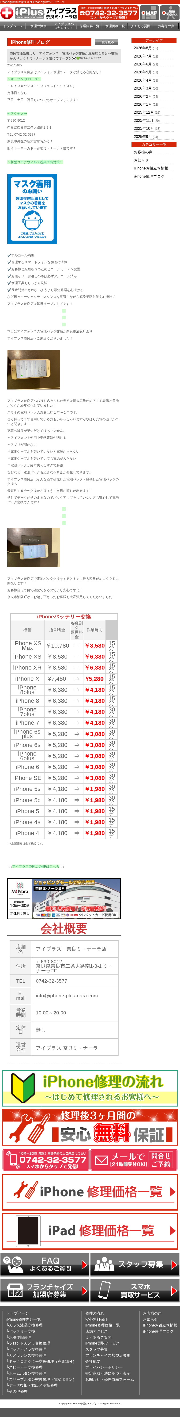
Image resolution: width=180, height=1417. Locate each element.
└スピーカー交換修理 (24, 1367)
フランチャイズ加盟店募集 (107, 1355)
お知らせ (141, 160)
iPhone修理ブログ (149, 176)
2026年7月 (143, 56)
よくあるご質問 (98, 1337)
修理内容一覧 (89, 26)
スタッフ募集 (96, 1349)
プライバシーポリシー (104, 1367)
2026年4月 (143, 80)
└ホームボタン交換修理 (26, 1373)
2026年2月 (143, 96)
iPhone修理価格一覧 (102, 1325)
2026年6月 (143, 64)
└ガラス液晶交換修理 (24, 1325)
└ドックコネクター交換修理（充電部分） (41, 1361)
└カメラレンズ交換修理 (26, 1355)
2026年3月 (143, 88)
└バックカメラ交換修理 (26, 1349)
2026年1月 (143, 104)
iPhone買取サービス (102, 1343)
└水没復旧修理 (18, 1337)
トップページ (13, 26)
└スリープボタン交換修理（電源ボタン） (41, 1379)
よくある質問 (140, 26)
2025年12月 (144, 112)
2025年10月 (144, 128)
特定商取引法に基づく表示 (107, 1373)
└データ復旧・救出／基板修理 (32, 1385)
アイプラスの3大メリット (64, 26)
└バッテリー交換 (20, 1331)
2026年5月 (143, 72)
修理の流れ (38, 26)
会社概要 (92, 1361)
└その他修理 (17, 1391)
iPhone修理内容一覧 (23, 1319)
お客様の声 (166, 26)
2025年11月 (144, 121)
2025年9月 (143, 137)
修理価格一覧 (115, 26)
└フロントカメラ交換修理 (28, 1343)
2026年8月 (143, 48)
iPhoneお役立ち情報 (151, 168)
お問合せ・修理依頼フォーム (109, 1379)
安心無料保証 (96, 1319)
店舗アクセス (96, 1331)
